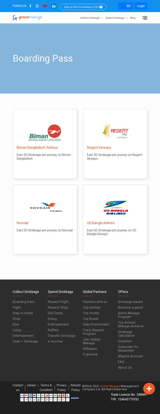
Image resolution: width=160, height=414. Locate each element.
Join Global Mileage (91, 341)
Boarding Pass (24, 302)
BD (128, 6)
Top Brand (90, 319)
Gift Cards (55, 313)
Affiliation (90, 349)
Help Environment (96, 324)
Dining (52, 319)
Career (31, 385)
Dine (16, 324)
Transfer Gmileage (62, 336)
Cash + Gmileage (25, 341)
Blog (132, 17)
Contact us (18, 387)
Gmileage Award (130, 302)
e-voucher (55, 341)
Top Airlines (91, 307)
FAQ (121, 362)
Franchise (90, 354)
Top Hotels (91, 313)
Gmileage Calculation (126, 333)
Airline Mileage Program (129, 315)
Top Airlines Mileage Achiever (131, 324)
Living (17, 330)
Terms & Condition (46, 387)
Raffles (53, 330)
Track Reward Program (93, 332)
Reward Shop (58, 307)
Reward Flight (58, 302)
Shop (16, 319)
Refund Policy (75, 387)
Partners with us (95, 302)
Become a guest (130, 307)
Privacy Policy (62, 387)
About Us (125, 367)
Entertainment (23, 336)
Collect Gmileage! (90, 17)
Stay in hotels (23, 313)
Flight (17, 307)
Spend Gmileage (115, 17)
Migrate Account (130, 356)
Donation (125, 341)
